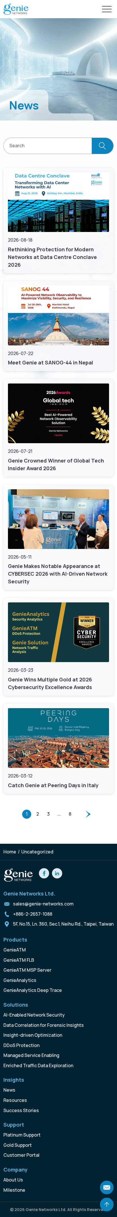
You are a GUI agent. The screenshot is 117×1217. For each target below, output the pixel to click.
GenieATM (14, 950)
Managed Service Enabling (31, 1055)
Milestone (14, 1190)
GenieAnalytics (19, 980)
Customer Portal (21, 1155)
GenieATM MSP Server (27, 970)
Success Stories (21, 1110)
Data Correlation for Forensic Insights (43, 1025)
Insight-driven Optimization (32, 1035)
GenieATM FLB (18, 960)
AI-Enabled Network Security (34, 1015)
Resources (15, 1100)
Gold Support (17, 1145)
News (9, 1090)
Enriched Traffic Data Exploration (38, 1065)
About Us (13, 1180)
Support (13, 1124)
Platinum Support (22, 1135)
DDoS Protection (21, 1045)
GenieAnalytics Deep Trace (32, 990)
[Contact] (107, 1187)
